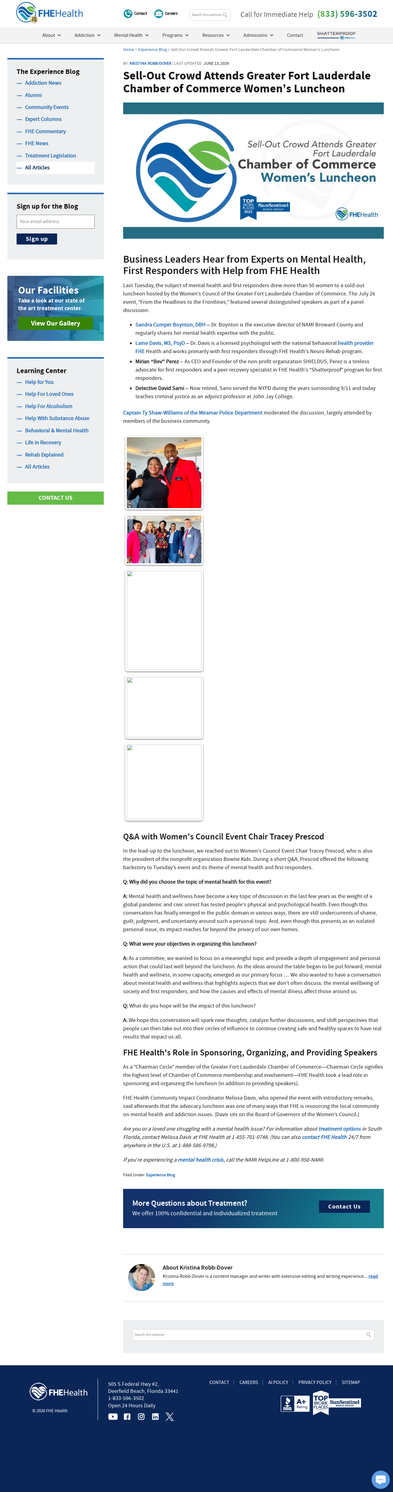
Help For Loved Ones (49, 394)
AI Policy (278, 1382)
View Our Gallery (55, 323)
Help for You (39, 382)
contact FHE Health (324, 1137)
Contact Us (344, 1206)
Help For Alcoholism (48, 406)
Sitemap (351, 1382)
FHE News (37, 143)
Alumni (33, 95)
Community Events (47, 107)
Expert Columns (43, 119)
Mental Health (128, 35)
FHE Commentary (45, 131)
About (48, 35)
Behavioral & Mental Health (57, 430)
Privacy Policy (315, 1382)
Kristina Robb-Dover (150, 63)
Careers (171, 13)
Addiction (85, 35)
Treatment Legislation (50, 155)
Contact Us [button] (55, 498)
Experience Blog (160, 1175)
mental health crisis (201, 1159)
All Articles (37, 167)
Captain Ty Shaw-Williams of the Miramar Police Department (193, 412)
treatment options (339, 1128)
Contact (140, 13)
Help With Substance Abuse (57, 418)
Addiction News (43, 83)
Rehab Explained (44, 454)
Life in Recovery (43, 442)
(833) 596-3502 (347, 14)
